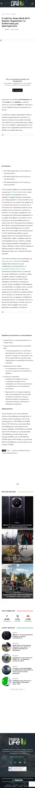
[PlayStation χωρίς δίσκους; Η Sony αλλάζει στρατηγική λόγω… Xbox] (6, 681)
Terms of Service (18, 783)
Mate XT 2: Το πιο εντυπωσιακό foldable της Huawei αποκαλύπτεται (17, 526)
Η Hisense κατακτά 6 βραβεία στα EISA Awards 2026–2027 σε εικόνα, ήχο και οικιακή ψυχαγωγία (23, 671)
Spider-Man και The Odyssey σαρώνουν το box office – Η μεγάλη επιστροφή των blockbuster (17, 559)
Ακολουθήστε (17, 615)
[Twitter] (15, 762)
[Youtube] (20, 762)
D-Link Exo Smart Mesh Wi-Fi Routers (21, 450)
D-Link (8, 450)
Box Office (17, 555)
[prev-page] (3, 602)
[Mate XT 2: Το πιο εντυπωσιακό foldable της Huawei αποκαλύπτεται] (17, 512)
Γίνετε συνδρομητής (28, 616)
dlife (7, 29)
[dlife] (3, 29)
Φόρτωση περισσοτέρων (17, 689)
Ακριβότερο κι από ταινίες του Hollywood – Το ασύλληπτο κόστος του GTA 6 (17, 595)
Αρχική (3, 14)
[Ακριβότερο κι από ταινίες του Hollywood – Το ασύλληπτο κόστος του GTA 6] (17, 581)
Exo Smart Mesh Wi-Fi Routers (10, 453)
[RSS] (24, 762)
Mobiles (17, 522)
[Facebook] (10, 762)
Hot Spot (15, 666)
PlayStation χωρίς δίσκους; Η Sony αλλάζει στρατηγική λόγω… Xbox (22, 682)
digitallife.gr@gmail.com (17, 758)
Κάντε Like (7, 615)
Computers (13, 14)
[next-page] (6, 602)
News (8, 14)
